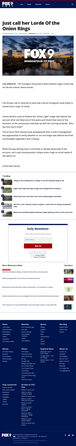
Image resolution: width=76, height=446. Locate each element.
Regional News (47, 349)
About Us (63, 349)
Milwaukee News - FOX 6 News (46, 352)
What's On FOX (64, 361)
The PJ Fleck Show (27, 366)
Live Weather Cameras (25, 335)
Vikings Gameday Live (28, 363)
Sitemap (62, 363)
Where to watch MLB (28, 396)
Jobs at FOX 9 (63, 359)
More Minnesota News (12, 265)
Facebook (5, 395)
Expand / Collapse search (72, 4)
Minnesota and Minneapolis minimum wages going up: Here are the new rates (43, 212)
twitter (69, 435)
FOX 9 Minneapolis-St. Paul (9, 33)
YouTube (5, 404)
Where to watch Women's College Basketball (27, 415)
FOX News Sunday (8, 341)
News (4, 324)
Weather (25, 324)
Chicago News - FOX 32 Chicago (47, 357)
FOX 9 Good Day (26, 356)
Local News (6, 327)
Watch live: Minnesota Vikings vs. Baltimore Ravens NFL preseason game (25, 272)
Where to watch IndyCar (26, 404)
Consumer (5, 339)
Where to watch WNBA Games (26, 420)
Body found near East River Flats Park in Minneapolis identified (37, 196)
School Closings (26, 332)
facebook (65, 435)
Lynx (41, 339)
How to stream (7, 387)
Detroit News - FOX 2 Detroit (47, 361)
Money (5, 349)
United (42, 341)
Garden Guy (63, 329)
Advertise (62, 366)
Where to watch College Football (26, 393)
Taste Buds (25, 371)
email (72, 435)
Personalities (63, 356)
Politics (4, 337)
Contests (62, 354)
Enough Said (25, 361)
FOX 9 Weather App (27, 327)
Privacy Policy (40, 255)
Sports (43, 324)
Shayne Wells (63, 327)
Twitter (4, 399)
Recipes (61, 332)
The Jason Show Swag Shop (28, 376)
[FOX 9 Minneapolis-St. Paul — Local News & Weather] (8, 4)
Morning (63, 324)
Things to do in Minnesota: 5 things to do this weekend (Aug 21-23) (38, 181)
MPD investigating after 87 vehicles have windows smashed (21, 278)
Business (5, 354)
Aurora (42, 344)
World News (6, 332)
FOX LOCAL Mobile (8, 390)
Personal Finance (7, 352)
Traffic (23, 338)
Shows (24, 349)
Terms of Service (39, 257)
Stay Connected (9, 384)
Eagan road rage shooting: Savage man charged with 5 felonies (37, 188)
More (47, 4)
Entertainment (23, 33)
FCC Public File (64, 368)
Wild (41, 334)
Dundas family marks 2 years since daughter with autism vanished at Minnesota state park (30, 296)
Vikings (42, 327)
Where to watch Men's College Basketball (26, 409)
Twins (42, 332)
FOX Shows (25, 352)
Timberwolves (44, 337)
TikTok (4, 402)
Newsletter (5, 392)
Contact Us (62, 352)
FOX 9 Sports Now (27, 368)
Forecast (24, 329)
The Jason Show (26, 354)
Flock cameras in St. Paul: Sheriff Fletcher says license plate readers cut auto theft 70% (29, 305)
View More (68, 265)
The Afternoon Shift (27, 373)
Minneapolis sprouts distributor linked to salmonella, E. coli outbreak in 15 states (27, 287)
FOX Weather (25, 341)
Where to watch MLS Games (28, 424)
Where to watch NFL (28, 390)
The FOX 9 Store (26, 380)
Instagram (5, 397)
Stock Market (6, 356)
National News (7, 329)
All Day (23, 359)
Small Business (7, 359)
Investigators (6, 334)
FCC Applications (64, 371)
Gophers (43, 329)
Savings (4, 361)
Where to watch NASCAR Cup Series (27, 399)
